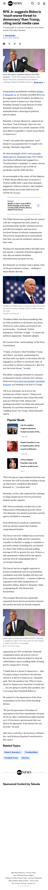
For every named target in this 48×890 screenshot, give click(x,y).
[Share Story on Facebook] (4, 44)
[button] (4, 3)
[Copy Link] (20, 44)
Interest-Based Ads (35, 878)
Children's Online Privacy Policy (16, 878)
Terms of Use (33, 881)
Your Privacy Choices (19, 883)
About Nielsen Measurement (18, 881)
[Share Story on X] (9, 44)
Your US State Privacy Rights (23, 875)
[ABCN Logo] (15, 3)
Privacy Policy (31, 873)
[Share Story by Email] (15, 44)
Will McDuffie (10, 36)
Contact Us (31, 883)
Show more (38, 82)
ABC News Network (18, 873)
